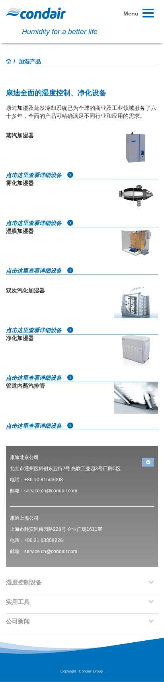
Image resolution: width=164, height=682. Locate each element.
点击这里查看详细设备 (34, 175)
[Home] (9, 62)
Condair (36, 13)
